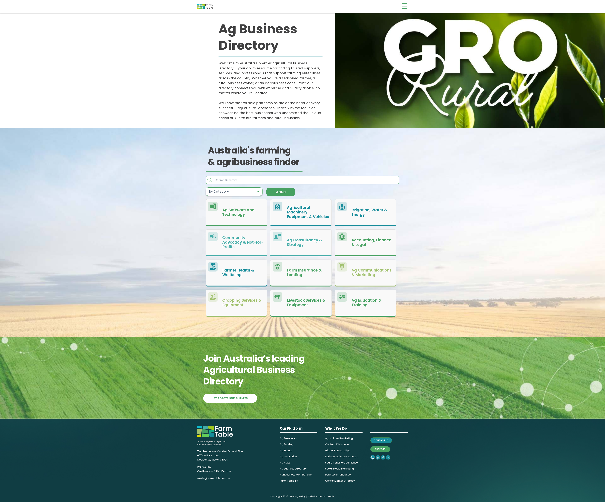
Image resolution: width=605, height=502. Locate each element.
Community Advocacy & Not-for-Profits (242, 242)
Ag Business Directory (293, 468)
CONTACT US (381, 440)
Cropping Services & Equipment (241, 302)
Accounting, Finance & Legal (371, 242)
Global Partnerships (337, 450)
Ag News (285, 462)
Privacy (294, 496)
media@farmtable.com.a (212, 478)
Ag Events (286, 450)
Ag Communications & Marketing (371, 272)
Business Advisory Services (341, 456)
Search (281, 192)
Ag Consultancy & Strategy (304, 242)
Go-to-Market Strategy (340, 481)
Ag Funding (286, 444)
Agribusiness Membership (296, 474)
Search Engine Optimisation (342, 462)
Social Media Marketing (339, 468)
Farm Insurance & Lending (304, 272)
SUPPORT (380, 449)
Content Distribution (337, 444)
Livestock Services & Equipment (306, 302)
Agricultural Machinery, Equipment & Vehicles (308, 212)
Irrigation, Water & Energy (369, 212)
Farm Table (327, 496)
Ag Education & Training (366, 302)
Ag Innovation (288, 456)
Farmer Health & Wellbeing (238, 272)
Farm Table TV (289, 481)
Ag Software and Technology (238, 212)
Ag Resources (288, 438)
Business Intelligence (338, 474)
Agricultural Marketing (339, 438)
